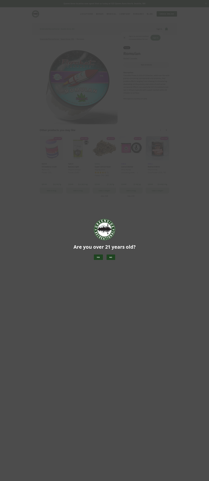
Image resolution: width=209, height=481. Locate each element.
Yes (98, 257)
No (110, 257)
